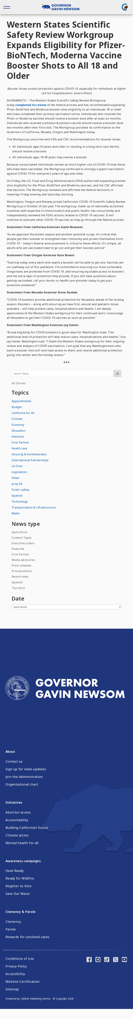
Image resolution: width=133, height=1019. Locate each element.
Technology (20, 501)
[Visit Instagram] (98, 959)
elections (18, 436)
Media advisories (23, 560)
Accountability (17, 820)
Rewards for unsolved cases (27, 937)
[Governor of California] (63, 7)
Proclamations (22, 571)
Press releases (21, 565)
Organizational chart (22, 784)
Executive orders (23, 543)
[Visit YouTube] (124, 959)
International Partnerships (30, 460)
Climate (17, 419)
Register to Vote (19, 886)
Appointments (21, 401)
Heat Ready (15, 871)
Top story (18, 588)
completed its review (30, 105)
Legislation (19, 472)
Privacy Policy (16, 966)
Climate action (17, 835)
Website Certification (23, 981)
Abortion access (18, 812)
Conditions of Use (20, 958)
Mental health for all (22, 843)
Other (16, 478)
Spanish (17, 496)
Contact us (14, 761)
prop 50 (17, 484)
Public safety (20, 490)
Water (16, 513)
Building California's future (27, 827)
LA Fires (17, 466)
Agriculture (20, 532)
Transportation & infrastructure (34, 507)
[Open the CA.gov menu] (124, 7)
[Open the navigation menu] (6, 7)
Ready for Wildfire (20, 878)
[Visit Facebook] (89, 959)
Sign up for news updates (26, 769)
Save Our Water (18, 893)
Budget (17, 407)
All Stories (19, 383)
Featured (18, 549)
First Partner (20, 442)
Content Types (22, 538)
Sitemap (12, 989)
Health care (19, 448)
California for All (23, 413)
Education (18, 431)
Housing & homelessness (29, 454)
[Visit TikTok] (107, 959)
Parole (11, 929)
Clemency (13, 921)
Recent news (20, 576)
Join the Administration (24, 777)
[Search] (117, 373)
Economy (18, 425)
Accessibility (15, 974)
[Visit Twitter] (116, 959)
